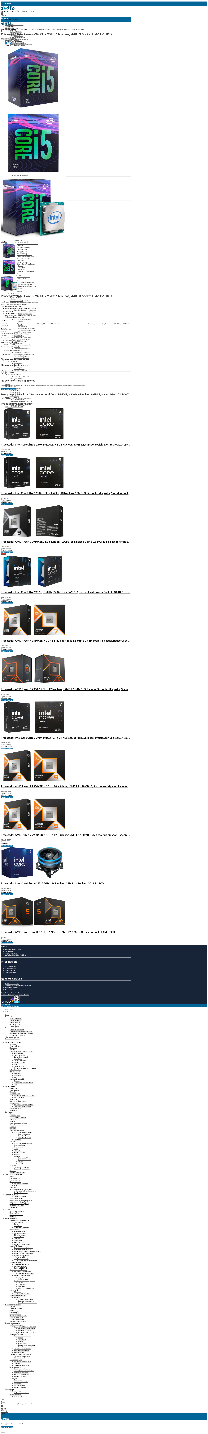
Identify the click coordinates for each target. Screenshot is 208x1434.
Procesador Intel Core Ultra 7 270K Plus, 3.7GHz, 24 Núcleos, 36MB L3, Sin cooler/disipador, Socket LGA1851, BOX (68, 737)
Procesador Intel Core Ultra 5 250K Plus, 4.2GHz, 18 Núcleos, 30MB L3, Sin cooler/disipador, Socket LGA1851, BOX (68, 444)
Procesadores (22, 29)
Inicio (3, 29)
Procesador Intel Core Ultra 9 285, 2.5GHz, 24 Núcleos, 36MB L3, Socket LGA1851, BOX (52, 883)
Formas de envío (10, 972)
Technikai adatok (6, 329)
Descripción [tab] (9, 311)
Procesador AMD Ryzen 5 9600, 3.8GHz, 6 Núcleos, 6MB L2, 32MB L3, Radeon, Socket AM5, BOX (58, 932)
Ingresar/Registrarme (12, 19)
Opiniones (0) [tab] (9, 317)
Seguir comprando (7, 1427)
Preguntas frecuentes (12, 987)
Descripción (5, 320)
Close (17, 1006)
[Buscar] (2, 13)
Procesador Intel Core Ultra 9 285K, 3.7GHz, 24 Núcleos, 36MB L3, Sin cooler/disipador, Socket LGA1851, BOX (65, 592)
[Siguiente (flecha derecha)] (4, 1432)
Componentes (11, 29)
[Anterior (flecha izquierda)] (2, 1432)
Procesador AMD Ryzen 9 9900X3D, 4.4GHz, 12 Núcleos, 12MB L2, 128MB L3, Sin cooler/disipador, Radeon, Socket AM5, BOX (75, 834)
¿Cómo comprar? (10, 968)
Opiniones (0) (5, 354)
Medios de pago (10, 970)
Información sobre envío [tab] (13, 315)
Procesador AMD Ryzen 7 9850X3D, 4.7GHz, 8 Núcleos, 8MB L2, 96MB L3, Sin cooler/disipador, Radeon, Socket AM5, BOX (72, 640)
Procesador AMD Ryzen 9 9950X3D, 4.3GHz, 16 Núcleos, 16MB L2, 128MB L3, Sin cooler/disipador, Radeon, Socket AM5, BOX (75, 786)
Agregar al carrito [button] (7, 455)
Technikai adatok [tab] (11, 313)
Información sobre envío (9, 342)
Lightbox (4, 242)
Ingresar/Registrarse (8, 1006)
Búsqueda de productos (9, 11)
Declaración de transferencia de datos (18, 986)
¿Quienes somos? (11, 967)
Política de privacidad (12, 984)
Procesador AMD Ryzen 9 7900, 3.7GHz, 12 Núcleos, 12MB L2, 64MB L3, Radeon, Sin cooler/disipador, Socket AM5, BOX (71, 689)
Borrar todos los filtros (9, 389)
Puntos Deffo (9, 989)
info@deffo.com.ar (11, 953)
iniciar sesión (10, 399)
